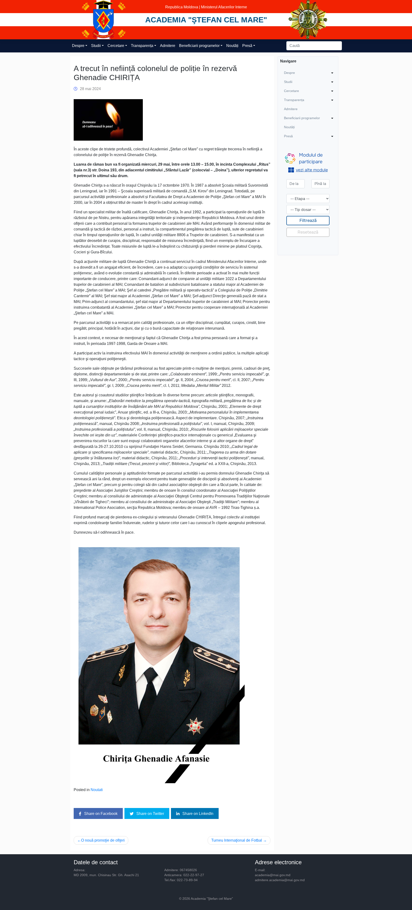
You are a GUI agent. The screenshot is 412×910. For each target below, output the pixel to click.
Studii (96, 46)
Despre (78, 46)
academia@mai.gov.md (272, 875)
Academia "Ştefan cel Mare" (206, 19)
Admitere (167, 46)
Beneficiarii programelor (199, 46)
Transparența (142, 46)
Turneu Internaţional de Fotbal (236, 840)
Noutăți (232, 46)
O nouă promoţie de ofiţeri (103, 840)
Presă (247, 46)
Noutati (97, 790)
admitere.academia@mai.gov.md (280, 880)
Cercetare (116, 46)
